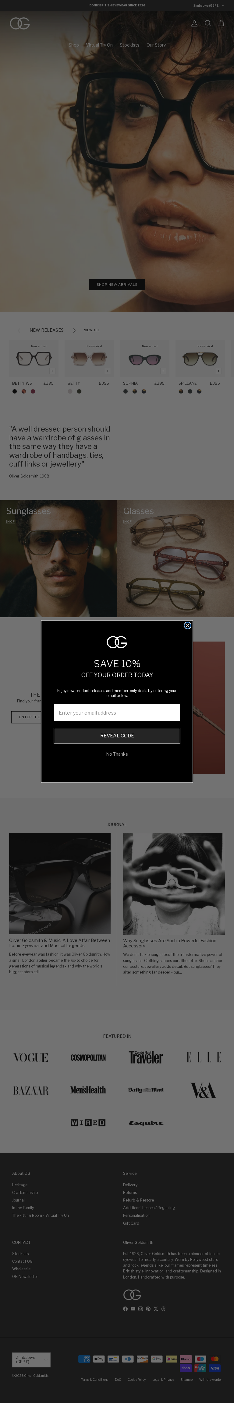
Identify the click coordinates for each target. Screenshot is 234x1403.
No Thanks (117, 754)
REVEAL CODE (117, 736)
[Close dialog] (188, 625)
